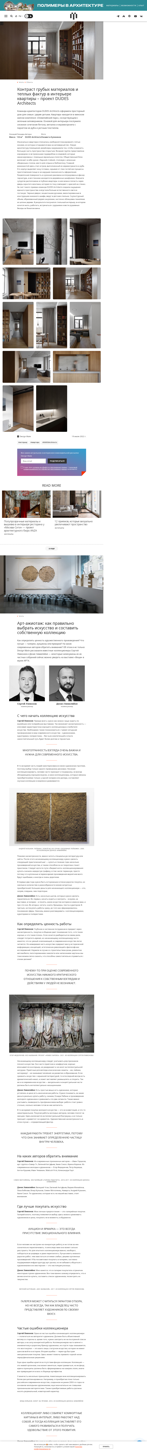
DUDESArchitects (50, 442)
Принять (106, 1446)
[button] (115, 1420)
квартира (35, 442)
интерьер (23, 442)
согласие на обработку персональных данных (49, 467)
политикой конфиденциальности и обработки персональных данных (50, 468)
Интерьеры (8, 534)
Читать (21, 82)
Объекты (29, 82)
